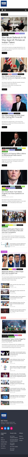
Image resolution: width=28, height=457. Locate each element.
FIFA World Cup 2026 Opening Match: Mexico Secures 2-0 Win (17, 402)
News (7, 149)
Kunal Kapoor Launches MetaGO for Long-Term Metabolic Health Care (18, 244)
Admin (13, 44)
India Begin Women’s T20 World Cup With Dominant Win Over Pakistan (18, 396)
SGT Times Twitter (14, 446)
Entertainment (5, 269)
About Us (3, 439)
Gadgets (12, 186)
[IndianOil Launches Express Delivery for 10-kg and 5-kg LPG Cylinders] (5, 309)
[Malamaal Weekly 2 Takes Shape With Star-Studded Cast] (14, 254)
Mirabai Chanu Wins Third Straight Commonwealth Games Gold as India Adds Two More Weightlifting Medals (18, 375)
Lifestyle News (4, 441)
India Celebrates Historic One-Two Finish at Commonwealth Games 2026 (17, 304)
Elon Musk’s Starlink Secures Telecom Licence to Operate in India (14, 77)
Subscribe (21, 438)
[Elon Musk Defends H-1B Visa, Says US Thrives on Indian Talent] (14, 17)
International (4, 113)
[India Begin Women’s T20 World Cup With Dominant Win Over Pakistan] (5, 395)
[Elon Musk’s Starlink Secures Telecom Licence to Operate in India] (14, 58)
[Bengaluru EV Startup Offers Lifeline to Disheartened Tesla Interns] (14, 132)
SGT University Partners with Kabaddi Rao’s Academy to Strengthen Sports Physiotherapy (17, 382)
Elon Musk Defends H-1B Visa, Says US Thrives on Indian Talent (14, 40)
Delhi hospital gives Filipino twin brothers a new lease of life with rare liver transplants (12, 230)
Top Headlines (5, 35)
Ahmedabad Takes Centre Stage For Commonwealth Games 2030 (18, 297)
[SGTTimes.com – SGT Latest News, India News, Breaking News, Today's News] (2, 10)
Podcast (21, 436)
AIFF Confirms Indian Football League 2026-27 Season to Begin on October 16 (18, 368)
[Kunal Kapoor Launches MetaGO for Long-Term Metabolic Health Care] (5, 243)
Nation (10, 74)
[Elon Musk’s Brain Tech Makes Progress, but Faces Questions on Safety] (14, 170)
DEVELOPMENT (5, 33)
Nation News (3, 444)
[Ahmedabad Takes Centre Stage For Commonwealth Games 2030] (5, 296)
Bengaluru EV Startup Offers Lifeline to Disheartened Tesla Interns (14, 154)
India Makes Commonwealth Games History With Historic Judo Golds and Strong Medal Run (18, 353)
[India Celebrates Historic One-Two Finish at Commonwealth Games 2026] (5, 301)
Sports (20, 335)
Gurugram (15, 148)
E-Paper (21, 440)
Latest (24, 148)
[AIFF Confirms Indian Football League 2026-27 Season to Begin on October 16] (5, 366)
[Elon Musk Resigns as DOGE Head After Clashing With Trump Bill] (14, 94)
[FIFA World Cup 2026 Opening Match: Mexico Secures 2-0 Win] (5, 401)
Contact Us (3, 448)
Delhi (3, 225)
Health (23, 186)
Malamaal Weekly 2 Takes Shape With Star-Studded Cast (12, 272)
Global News (12, 33)
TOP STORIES (4, 151)
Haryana (19, 148)
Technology (22, 33)
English (3, 148)
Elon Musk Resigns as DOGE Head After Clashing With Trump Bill (13, 116)
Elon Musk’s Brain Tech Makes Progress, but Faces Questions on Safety (13, 193)
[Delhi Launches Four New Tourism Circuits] (5, 284)
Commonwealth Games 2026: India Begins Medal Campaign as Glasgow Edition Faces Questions (18, 389)
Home (2, 437)
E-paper (3, 186)
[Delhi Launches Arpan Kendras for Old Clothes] (5, 290)
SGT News (3, 446)
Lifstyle (17, 33)
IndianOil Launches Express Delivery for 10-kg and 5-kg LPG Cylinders (18, 310)
